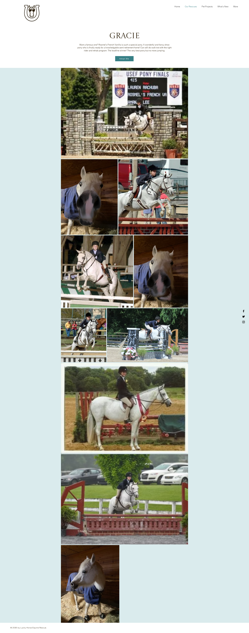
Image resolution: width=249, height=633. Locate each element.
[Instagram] (243, 322)
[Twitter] (243, 316)
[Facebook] (243, 311)
